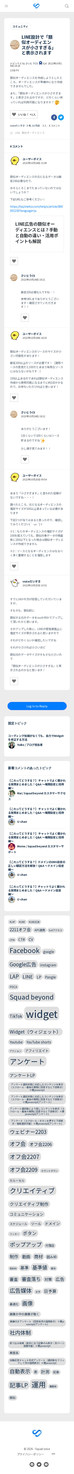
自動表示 (20, 1371)
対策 (48, 1279)
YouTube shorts (38, 1041)
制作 (14, 1256)
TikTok (16, 1016)
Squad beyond (32, 996)
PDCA (13, 987)
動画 (26, 1256)
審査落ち (31, 1278)
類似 (13, 1398)
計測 (45, 1371)
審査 (14, 1279)
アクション (15, 1051)
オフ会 (18, 1144)
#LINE (22, 921)
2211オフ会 (20, 929)
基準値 (39, 1267)
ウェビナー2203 (28, 1131)
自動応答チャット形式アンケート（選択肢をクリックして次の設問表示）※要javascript (37, 1361)
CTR (21, 939)
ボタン (30, 1233)
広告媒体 (21, 1290)
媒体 (53, 1268)
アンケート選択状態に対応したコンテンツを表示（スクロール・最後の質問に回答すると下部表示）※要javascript (37, 1087)
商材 (38, 1256)
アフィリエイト (37, 1050)
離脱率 (53, 1386)
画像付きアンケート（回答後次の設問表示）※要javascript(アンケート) (37, 1323)
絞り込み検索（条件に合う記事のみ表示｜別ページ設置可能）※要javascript (37, 1344)
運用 (39, 1384)
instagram (48, 964)
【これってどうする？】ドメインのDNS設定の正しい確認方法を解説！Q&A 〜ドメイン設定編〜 (36, 865)
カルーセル (17, 1180)
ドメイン (52, 1223)
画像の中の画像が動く (24, 1314)
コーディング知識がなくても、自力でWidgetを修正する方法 (36, 737)
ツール (36, 1223)
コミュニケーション (26, 1214)
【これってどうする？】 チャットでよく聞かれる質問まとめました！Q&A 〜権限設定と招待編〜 (37, 784)
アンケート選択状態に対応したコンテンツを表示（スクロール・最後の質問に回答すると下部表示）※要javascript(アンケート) (37, 1099)
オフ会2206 (40, 1144)
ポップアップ (26, 1244)
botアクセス (55, 930)
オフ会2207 (24, 1156)
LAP (14, 976)
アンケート (27, 1061)
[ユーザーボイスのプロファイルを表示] (15, 160)
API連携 (40, 930)
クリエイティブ (32, 1190)
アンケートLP (22, 1075)
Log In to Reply (37, 706)
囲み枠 (52, 1256)
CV (31, 939)
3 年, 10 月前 (33, 125)
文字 (38, 1291)
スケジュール (18, 1224)
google (48, 951)
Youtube (16, 1041)
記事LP (19, 1385)
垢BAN (13, 1268)
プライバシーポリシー (30, 1454)
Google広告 (23, 964)
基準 (24, 1268)
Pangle (50, 977)
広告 (60, 1279)
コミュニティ (20, 26)
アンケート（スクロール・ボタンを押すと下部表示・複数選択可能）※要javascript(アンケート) (37, 1122)
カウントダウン (49, 1170)
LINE (17, 133)
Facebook (24, 950)
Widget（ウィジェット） (35, 1031)
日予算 (50, 1291)
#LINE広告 (34, 921)
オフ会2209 (23, 1169)
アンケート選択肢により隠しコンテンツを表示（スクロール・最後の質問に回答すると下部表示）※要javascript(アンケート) (37, 1111)
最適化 (14, 1304)
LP (39, 976)
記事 (56, 1372)
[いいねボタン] (14, 114)
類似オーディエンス (33, 133)
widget (42, 1013)
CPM (12, 940)
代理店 (49, 1245)
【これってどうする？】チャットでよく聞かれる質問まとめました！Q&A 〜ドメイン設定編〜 (36, 890)
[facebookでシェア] (54, 117)
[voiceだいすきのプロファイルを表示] (15, 583)
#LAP (12, 921)
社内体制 (20, 1332)
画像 (27, 1303)
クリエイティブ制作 (29, 1204)
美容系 (14, 1353)
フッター (14, 1234)
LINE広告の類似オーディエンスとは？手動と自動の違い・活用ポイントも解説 (36, 232)
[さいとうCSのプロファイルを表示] (14, 277)
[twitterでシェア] (61, 117)
